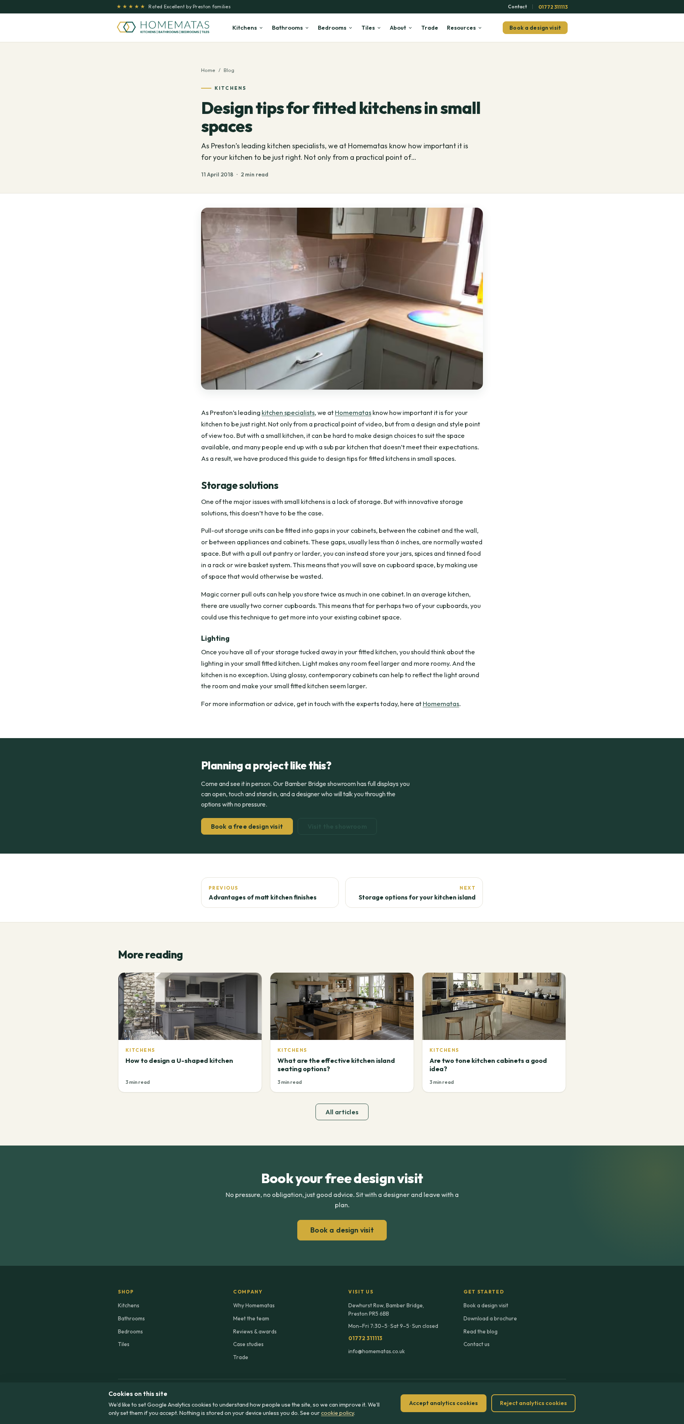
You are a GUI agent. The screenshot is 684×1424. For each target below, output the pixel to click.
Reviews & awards (255, 1331)
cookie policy (337, 1412)
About (398, 27)
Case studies (248, 1344)
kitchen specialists (288, 412)
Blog (229, 70)
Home (208, 70)
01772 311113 (553, 7)
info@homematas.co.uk (376, 1351)
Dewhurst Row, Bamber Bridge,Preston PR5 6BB (386, 1309)
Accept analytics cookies (443, 1403)
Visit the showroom (337, 826)
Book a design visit (535, 27)
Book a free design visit (247, 826)
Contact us (477, 1344)
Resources (461, 27)
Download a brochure (490, 1318)
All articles (342, 1112)
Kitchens (244, 27)
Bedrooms (332, 27)
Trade (429, 27)
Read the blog (481, 1331)
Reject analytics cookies (533, 1403)
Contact (517, 6)
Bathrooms (287, 27)
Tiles (368, 27)
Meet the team (251, 1318)
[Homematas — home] (163, 27)
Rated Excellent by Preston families (173, 6)
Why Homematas (254, 1305)
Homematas (353, 412)
